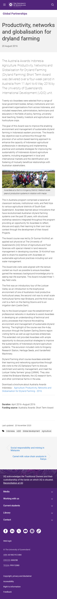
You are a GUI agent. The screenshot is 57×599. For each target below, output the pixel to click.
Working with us (11, 498)
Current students (11, 505)
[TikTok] (39, 531)
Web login (7, 541)
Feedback (7, 592)
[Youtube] (25, 531)
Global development (31, 431)
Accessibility (8, 581)
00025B (14, 560)
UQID (19, 431)
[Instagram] (32, 531)
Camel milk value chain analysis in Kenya (29, 457)
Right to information (12, 587)
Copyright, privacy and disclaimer (17, 576)
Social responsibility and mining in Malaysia (27, 449)
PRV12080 (14, 565)
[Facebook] (5, 531)
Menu (4, 5)
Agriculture (46, 431)
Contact (7, 519)
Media (6, 491)
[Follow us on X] (19, 531)
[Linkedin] (12, 531)
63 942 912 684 (14, 555)
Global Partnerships (15, 13)
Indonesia (10, 431)
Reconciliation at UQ (13, 483)
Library (6, 512)
